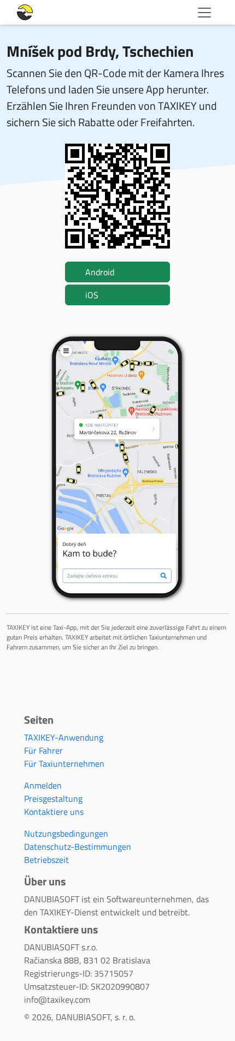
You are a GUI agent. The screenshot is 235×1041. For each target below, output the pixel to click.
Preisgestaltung (53, 798)
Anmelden (43, 785)
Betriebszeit (46, 859)
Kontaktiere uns (54, 811)
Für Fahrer (43, 750)
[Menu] (204, 12)
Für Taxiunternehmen (64, 763)
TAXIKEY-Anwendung (63, 737)
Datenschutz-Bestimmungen (77, 846)
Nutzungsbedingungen (66, 833)
